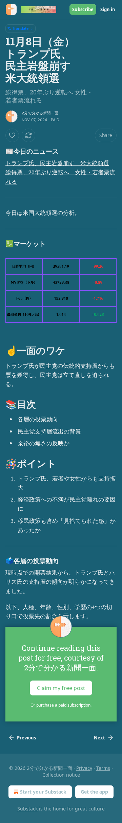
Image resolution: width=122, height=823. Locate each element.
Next (99, 738)
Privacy (84, 768)
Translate (20, 28)
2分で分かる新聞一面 (40, 113)
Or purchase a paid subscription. (61, 705)
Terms (103, 768)
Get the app (94, 791)
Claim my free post (61, 688)
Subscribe (83, 9)
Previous (26, 738)
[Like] (12, 135)
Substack (27, 808)
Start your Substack (43, 791)
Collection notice (61, 775)
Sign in (107, 9)
